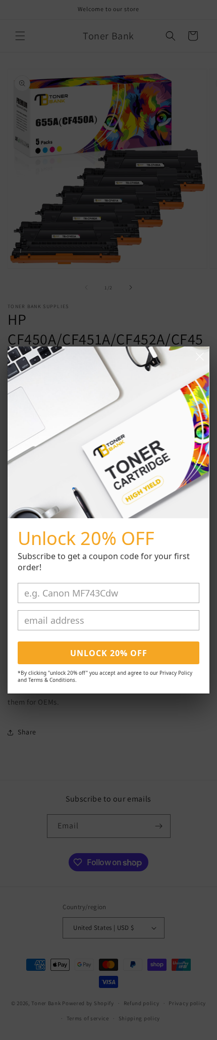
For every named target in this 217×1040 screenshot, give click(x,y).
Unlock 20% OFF (108, 653)
